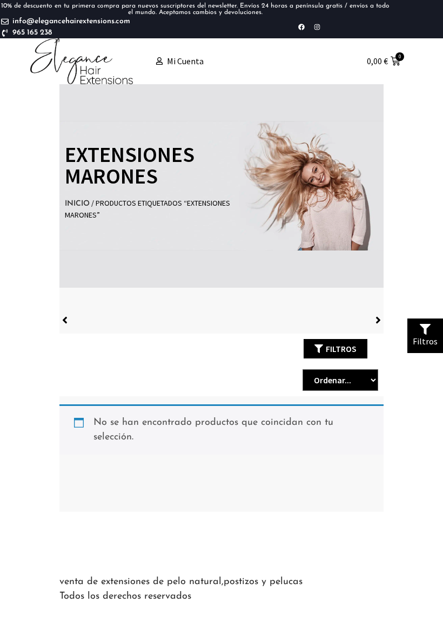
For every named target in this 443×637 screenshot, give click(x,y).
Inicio (77, 204)
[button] (335, 348)
